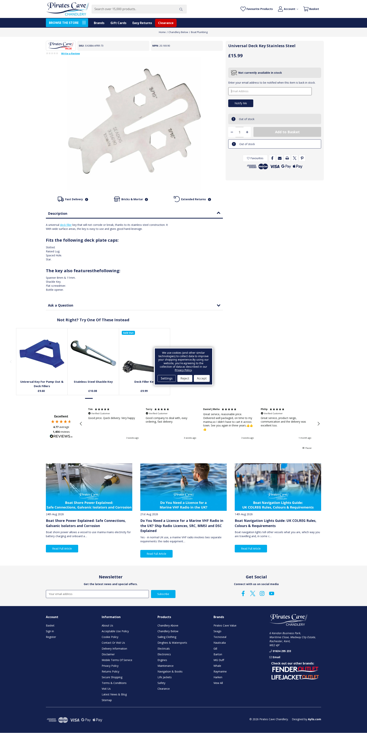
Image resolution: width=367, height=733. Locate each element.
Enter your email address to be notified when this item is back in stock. (271, 82)
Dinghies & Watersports (172, 642)
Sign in (50, 631)
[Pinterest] (302, 158)
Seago (217, 631)
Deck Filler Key (144, 381)
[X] (294, 158)
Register (51, 637)
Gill (215, 648)
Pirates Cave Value (225, 625)
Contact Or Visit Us (113, 642)
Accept (202, 378)
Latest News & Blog (114, 694)
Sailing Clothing (167, 637)
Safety (161, 683)
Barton (218, 654)
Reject (184, 378)
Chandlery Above (168, 625)
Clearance (166, 23)
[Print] (287, 158)
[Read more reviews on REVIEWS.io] (61, 436)
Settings (167, 378)
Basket (50, 625)
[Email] (279, 158)
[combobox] (133, 9)
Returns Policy (110, 671)
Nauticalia (220, 642)
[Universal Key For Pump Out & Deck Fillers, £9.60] (42, 354)
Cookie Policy (110, 637)
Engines (162, 660)
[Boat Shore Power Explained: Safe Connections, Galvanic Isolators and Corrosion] (89, 487)
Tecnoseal (220, 637)
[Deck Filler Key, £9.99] (145, 354)
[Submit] (181, 9)
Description (57, 213)
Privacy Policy (110, 666)
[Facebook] (272, 158)
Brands (99, 23)
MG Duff (219, 660)
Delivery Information (114, 648)
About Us (107, 625)
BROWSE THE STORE (64, 23)
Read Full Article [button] (62, 548)
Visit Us (106, 688)
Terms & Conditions (114, 683)
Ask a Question (60, 305)
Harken (218, 677)
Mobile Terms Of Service (117, 660)
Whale (217, 666)
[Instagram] (262, 593)
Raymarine (220, 671)
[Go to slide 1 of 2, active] (89, 398)
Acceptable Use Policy (115, 631)
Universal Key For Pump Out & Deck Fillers (41, 384)
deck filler (66, 225)
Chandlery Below (168, 631)
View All (218, 683)
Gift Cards (118, 23)
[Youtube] (271, 593)
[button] (81, 423)
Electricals (164, 648)
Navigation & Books (170, 671)
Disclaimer (108, 654)
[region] (199, 424)
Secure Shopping (112, 677)
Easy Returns (142, 23)
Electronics (164, 654)
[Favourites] (42, 367)
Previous (11, 362)
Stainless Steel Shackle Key (93, 381)
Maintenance (166, 666)
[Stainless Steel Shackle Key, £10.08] (93, 354)
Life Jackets (165, 677)
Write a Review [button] (70, 53)
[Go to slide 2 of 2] (97, 398)
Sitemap (107, 700)
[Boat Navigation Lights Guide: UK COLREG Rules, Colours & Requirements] (278, 487)
